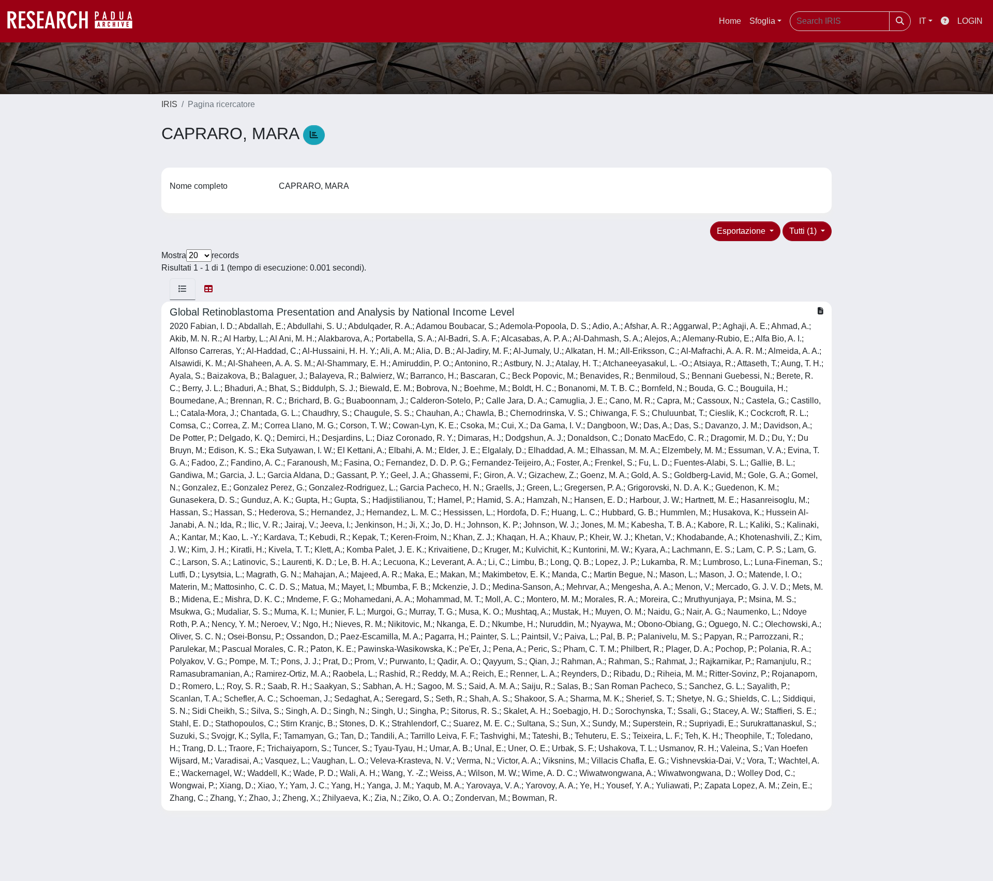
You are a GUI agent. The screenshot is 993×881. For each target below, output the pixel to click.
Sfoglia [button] (762, 21)
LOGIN (970, 21)
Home (730, 21)
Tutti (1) (804, 231)
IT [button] (922, 21)
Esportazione (742, 231)
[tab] (182, 289)
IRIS (169, 104)
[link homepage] (75, 21)
